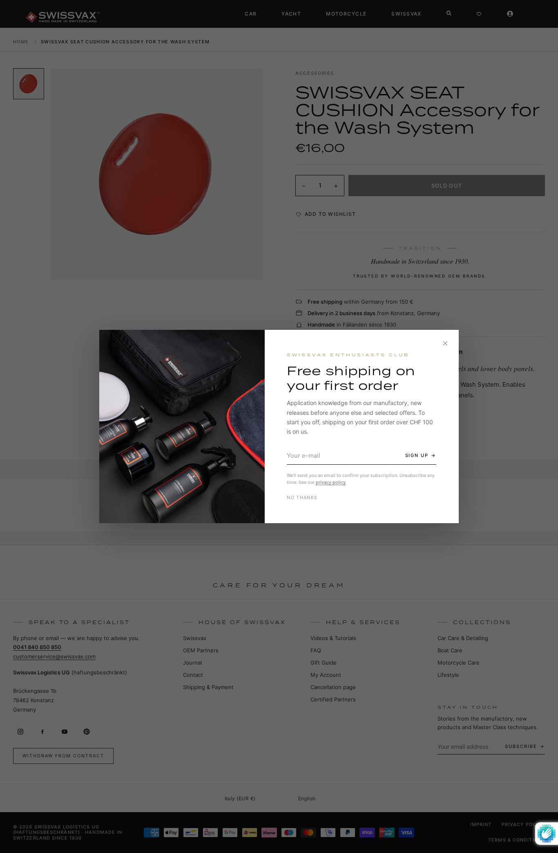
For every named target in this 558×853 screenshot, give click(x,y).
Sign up (417, 455)
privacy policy (331, 482)
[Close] (445, 343)
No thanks (302, 497)
